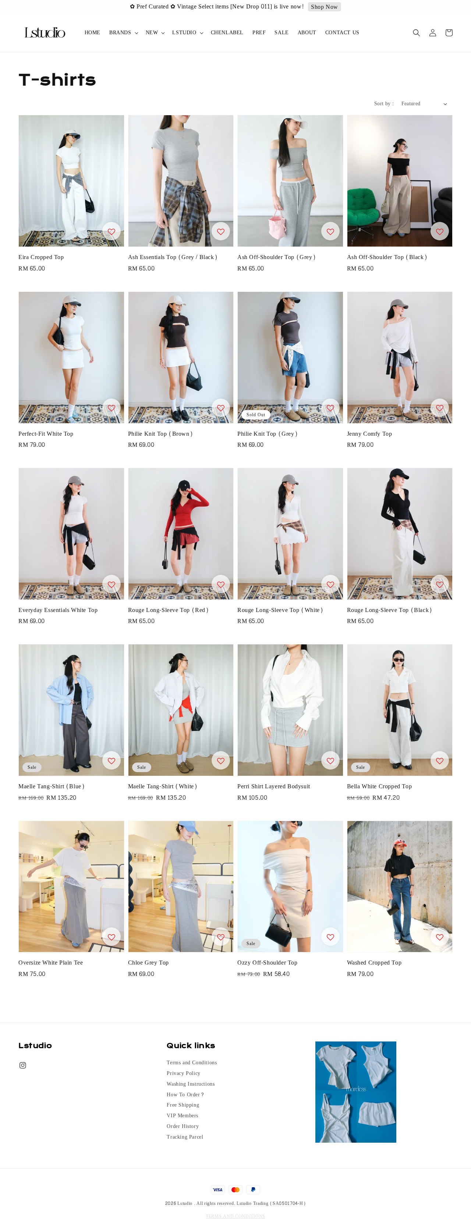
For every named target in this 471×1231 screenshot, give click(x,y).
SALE (281, 32)
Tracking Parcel (185, 1137)
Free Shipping (183, 1105)
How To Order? (185, 1094)
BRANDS (120, 32)
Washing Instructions (191, 1084)
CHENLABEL (227, 32)
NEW (152, 32)
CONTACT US (342, 32)
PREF (259, 32)
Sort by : (384, 103)
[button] (416, 33)
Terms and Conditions (192, 1063)
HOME (92, 32)
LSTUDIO (184, 32)
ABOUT (307, 32)
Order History (183, 1126)
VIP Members (182, 1115)
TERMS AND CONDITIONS (235, 1216)
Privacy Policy (183, 1073)
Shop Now (297, 7)
